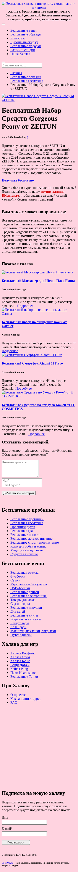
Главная (16, 73)
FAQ (13, 702)
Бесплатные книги (24, 615)
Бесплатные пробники (27, 519)
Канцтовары (19, 623)
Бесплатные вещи (23, 30)
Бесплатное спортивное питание (34, 542)
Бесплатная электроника (28, 596)
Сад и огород (20, 603)
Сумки (15, 580)
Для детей (17, 611)
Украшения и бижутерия (28, 584)
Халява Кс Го (20, 661)
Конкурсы (17, 38)
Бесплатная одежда (24, 572)
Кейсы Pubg (19, 669)
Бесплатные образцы (25, 34)
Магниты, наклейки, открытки (33, 631)
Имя (5, 817)
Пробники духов (22, 527)
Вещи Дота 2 (19, 665)
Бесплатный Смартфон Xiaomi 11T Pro (32, 363)
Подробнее (25, 306)
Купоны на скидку (24, 42)
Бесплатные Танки (24, 676)
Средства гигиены (24, 554)
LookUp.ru (7, 862)
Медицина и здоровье (26, 550)
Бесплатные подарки (25, 46)
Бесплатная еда (21, 531)
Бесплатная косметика (26, 81)
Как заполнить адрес (25, 698)
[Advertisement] (39, 747)
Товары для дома (22, 600)
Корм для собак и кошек (28, 546)
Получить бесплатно (18, 180)
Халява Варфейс (22, 653)
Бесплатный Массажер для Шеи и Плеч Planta (38, 281)
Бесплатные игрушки (26, 607)
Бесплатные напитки (25, 534)
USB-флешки (20, 588)
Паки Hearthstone (23, 672)
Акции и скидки (22, 50)
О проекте (18, 695)
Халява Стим (20, 657)
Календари (18, 627)
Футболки (17, 576)
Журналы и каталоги (25, 619)
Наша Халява (20, 54)
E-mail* (7, 828)
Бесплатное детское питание (31, 538)
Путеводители (21, 635)
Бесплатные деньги (24, 592)
